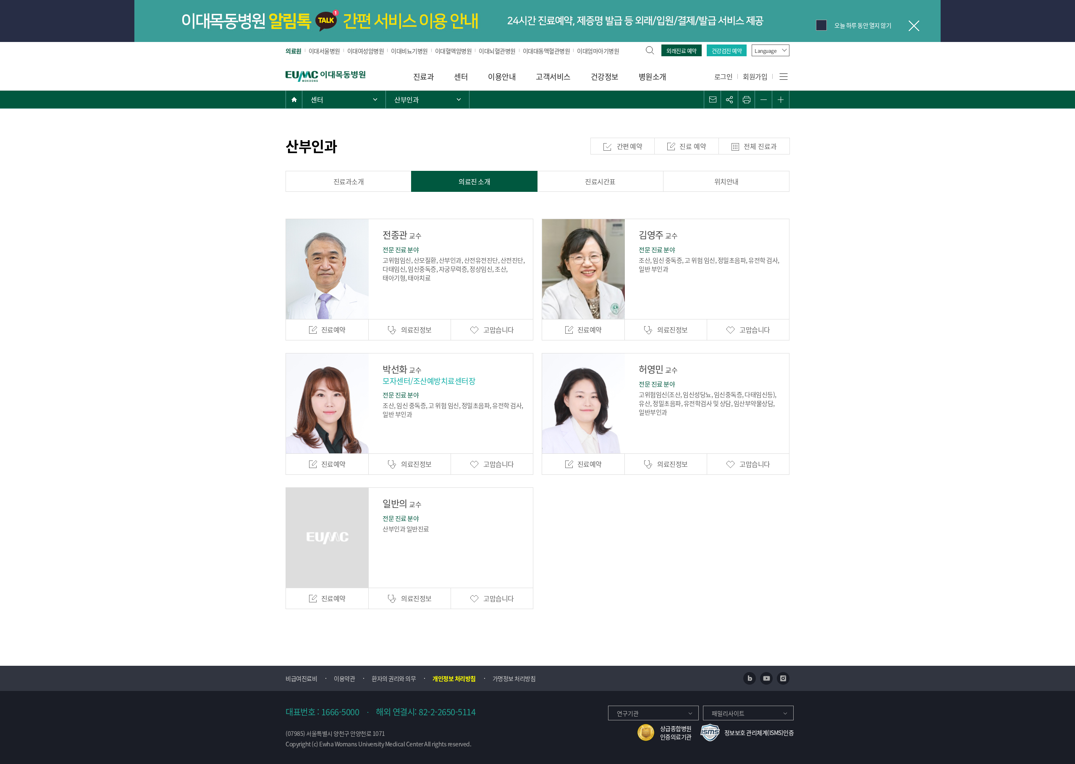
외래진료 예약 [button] (681, 51)
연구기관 (628, 713)
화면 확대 (780, 99)
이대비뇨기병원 (409, 51)
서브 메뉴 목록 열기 (427, 99)
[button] (712, 99)
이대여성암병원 (365, 51)
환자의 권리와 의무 (394, 678)
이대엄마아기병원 (598, 51)
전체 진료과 (760, 146)
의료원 (294, 51)
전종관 (402, 234)
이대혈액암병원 (453, 51)
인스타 (783, 678)
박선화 (402, 368)
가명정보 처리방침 (514, 678)
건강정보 (605, 76)
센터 (461, 76)
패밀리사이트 (728, 713)
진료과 (423, 76)
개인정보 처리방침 (454, 678)
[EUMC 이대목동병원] (325, 76)
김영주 (658, 234)
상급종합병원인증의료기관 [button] (676, 732)
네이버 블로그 (749, 678)
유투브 (766, 678)
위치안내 (726, 181)
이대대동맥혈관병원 (546, 51)
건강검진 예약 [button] (727, 51)
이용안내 (502, 76)
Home (294, 99)
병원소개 (652, 76)
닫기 (913, 25)
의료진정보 (416, 329)
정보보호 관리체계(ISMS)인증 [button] (759, 732)
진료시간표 (600, 181)
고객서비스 (553, 76)
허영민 (658, 368)
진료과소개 (348, 181)
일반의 (402, 503)
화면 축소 (763, 99)
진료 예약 (692, 146)
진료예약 (333, 329)
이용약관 (344, 678)
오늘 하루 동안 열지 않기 (862, 25)
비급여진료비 (301, 678)
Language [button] (765, 50)
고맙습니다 (498, 329)
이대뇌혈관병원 (497, 51)
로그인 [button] (723, 76)
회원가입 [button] (755, 76)
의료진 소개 (474, 181)
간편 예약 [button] (629, 146)
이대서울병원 (324, 51)
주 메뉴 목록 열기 (344, 99)
